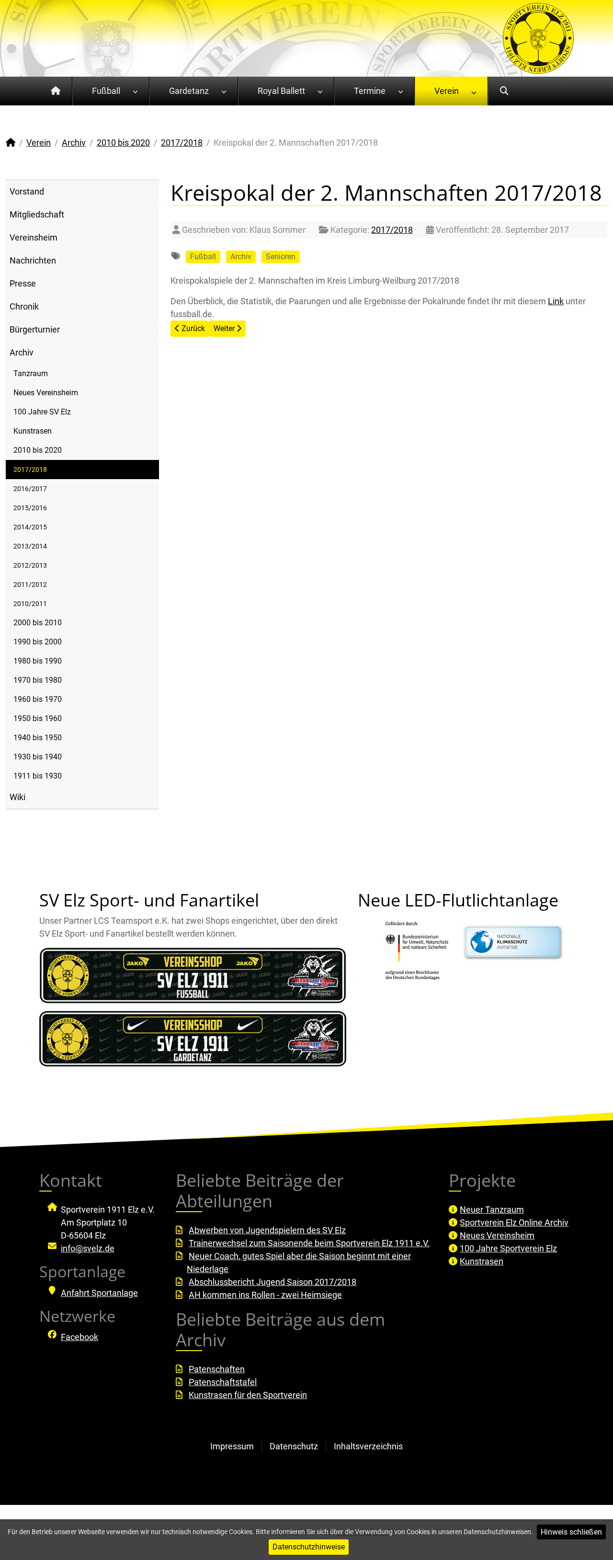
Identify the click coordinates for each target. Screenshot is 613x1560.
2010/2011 (30, 604)
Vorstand (27, 191)
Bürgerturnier (35, 329)
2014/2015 (30, 527)
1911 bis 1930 (37, 775)
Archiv (22, 352)
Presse (23, 283)
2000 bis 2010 (37, 622)
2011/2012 (30, 584)
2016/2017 (30, 489)
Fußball (203, 256)
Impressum (232, 1446)
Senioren (280, 256)
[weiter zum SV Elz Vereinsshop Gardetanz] (192, 1039)
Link (556, 301)
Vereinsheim (33, 237)
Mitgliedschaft (37, 214)
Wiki (17, 797)
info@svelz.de (87, 1248)
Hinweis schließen (571, 1532)
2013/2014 (30, 546)
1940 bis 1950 (37, 737)
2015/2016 (30, 508)
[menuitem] (55, 91)
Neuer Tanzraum (492, 1209)
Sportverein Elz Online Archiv (514, 1222)
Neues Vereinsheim (45, 392)
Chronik (24, 306)
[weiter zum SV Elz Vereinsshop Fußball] (192, 975)
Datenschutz (294, 1446)
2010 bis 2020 (37, 450)
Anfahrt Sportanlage (99, 1293)
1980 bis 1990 (37, 660)
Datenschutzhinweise (308, 1546)
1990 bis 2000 (37, 641)
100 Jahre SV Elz (42, 411)
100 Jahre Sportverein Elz (508, 1248)
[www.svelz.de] (538, 38)
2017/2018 (30, 469)
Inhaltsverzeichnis (368, 1446)
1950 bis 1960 (37, 718)
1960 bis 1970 (37, 699)
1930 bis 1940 (37, 756)
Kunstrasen (32, 431)
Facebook (79, 1337)
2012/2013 (30, 565)
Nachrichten (33, 260)
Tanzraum (30, 373)
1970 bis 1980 (37, 680)
